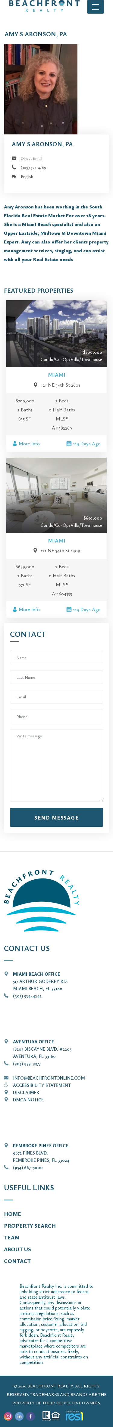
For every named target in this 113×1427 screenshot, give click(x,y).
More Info (29, 443)
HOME (12, 1213)
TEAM (12, 1237)
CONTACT (17, 1260)
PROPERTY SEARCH (30, 1225)
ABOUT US (17, 1249)
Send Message (56, 817)
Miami (56, 374)
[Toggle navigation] (95, 7)
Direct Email (31, 158)
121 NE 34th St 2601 (60, 385)
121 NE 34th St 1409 (60, 550)
